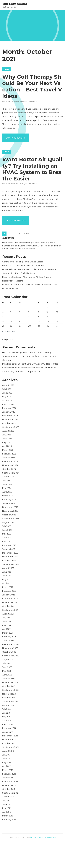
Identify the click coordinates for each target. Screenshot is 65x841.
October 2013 (8, 743)
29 (39, 326)
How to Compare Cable (29, 371)
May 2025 (6, 442)
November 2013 (10, 739)
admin (21, 101)
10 (57, 312)
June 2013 (7, 758)
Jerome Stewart (10, 356)
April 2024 (7, 492)
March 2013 (7, 770)
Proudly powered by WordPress (43, 837)
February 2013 (9, 774)
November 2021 (10, 602)
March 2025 (7, 450)
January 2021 (8, 640)
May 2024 (6, 488)
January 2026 (8, 412)
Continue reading (17, 138)
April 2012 (6, 812)
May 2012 (6, 808)
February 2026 (9, 408)
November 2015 (10, 682)
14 (19, 234)
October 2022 (9, 560)
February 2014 (9, 728)
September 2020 (10, 656)
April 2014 (6, 720)
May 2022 (6, 579)
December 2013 (10, 736)
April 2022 (7, 583)
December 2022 (10, 553)
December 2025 (10, 416)
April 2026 (7, 400)
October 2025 (9, 423)
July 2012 (6, 800)
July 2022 (6, 572)
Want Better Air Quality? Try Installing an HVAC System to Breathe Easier (32, 169)
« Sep (5, 339)
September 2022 (10, 564)
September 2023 (10, 518)
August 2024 (8, 477)
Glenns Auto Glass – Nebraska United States (23, 265)
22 (39, 321)
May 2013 (6, 762)
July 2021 (6, 617)
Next (26, 234)
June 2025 (7, 438)
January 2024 (8, 503)
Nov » (11, 339)
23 (48, 321)
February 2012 (9, 819)
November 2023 (10, 511)
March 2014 (7, 724)
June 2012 (6, 804)
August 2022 (8, 568)
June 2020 (7, 667)
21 (29, 321)
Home (7, 69)
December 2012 (10, 781)
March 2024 (7, 496)
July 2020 (6, 663)
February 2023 (9, 545)
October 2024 (9, 469)
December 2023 (10, 507)
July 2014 (6, 709)
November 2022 (10, 557)
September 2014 (10, 701)
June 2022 (7, 576)
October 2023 (9, 515)
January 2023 (8, 549)
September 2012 (10, 793)
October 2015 (8, 686)
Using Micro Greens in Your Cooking (33, 352)
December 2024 (10, 461)
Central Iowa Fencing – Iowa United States (22, 262)
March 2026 (7, 404)
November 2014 (10, 694)
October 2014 (8, 698)
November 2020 (10, 648)
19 (11, 321)
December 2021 (10, 598)
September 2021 (10, 610)
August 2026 (8, 385)
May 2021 (6, 625)
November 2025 (10, 419)
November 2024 (10, 465)
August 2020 (8, 659)
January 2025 (8, 457)
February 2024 (9, 499)
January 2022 (8, 595)
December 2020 (10, 644)
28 (29, 326)
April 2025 (7, 446)
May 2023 (6, 534)
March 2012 (7, 816)
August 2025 (8, 431)
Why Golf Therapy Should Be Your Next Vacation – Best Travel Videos (32, 86)
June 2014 (7, 713)
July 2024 (6, 480)
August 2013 (8, 751)
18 (3, 321)
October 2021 (8, 606)
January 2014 (8, 732)
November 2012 (10, 785)
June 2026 (7, 393)
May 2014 (6, 717)
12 (10, 316)
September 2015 (10, 690)
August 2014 (8, 705)
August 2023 (8, 522)
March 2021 (7, 633)
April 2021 (6, 629)
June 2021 (6, 621)
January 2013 (8, 778)
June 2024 (7, 484)
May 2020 (6, 671)
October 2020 (9, 652)
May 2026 (6, 397)
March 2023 (7, 541)
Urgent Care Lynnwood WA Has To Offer (38, 364)
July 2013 (6, 755)
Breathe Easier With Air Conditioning (38, 368)
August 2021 (8, 614)
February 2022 (9, 591)
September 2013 (10, 747)
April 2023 (7, 537)
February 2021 (9, 637)
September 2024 (10, 473)
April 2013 (6, 766)
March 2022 (7, 587)
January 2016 (8, 678)
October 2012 (8, 789)
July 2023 (6, 526)
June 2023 (7, 530)
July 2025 (6, 435)
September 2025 (10, 427)
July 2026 (6, 389)
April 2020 (7, 675)
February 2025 (9, 454)
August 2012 (8, 797)
